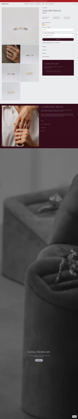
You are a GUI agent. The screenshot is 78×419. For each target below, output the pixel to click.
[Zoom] (36, 42)
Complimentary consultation (53, 71)
